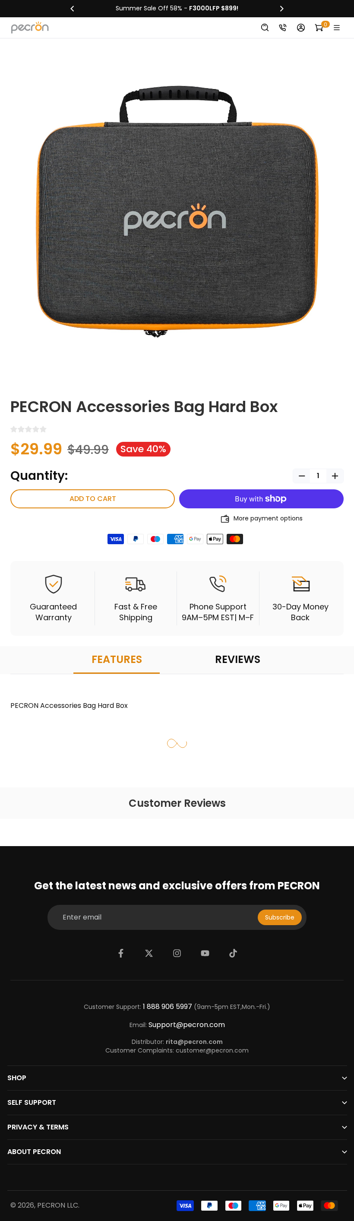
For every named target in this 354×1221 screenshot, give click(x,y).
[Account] (300, 27)
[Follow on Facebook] (121, 953)
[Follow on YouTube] (205, 953)
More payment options (268, 518)
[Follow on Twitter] (149, 953)
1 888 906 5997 (167, 1007)
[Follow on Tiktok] (233, 953)
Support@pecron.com (187, 1025)
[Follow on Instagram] (177, 953)
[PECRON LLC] (177, 8)
